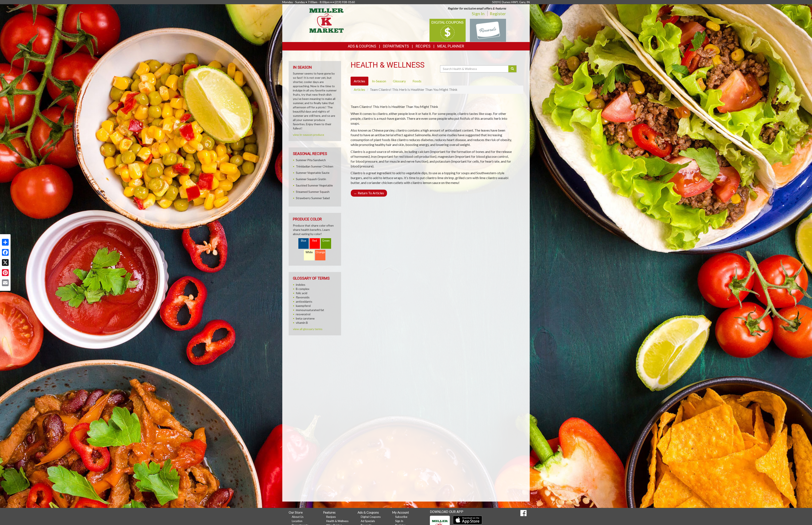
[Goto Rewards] (488, 30)
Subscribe (401, 516)
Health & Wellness (337, 521)
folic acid (301, 293)
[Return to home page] (326, 20)
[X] (5, 262)
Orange (320, 252)
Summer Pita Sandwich (311, 160)
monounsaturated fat (310, 310)
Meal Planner (450, 46)
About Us (297, 516)
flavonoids (303, 297)
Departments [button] (396, 46)
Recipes (423, 46)
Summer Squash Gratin (311, 179)
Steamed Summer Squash (312, 191)
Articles (359, 89)
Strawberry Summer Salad (313, 198)
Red (314, 240)
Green (326, 240)
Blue (303, 240)
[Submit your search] (512, 68)
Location (297, 521)
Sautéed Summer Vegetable (314, 185)
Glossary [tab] (399, 81)
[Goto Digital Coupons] (447, 30)
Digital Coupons (371, 516)
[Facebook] (5, 252)
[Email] (5, 283)
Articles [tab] (359, 81)
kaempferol (303, 305)
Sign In (478, 13)
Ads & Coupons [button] (362, 46)
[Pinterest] (5, 272)
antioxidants (304, 301)
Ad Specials (368, 521)
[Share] (5, 242)
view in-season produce (308, 134)
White (309, 252)
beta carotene (305, 318)
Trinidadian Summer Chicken (314, 166)
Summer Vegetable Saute (312, 172)
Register (498, 13)
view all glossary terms (307, 329)
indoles (300, 284)
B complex (302, 289)
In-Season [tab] (379, 81)
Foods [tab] (417, 81)
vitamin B (302, 322)
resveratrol (303, 314)
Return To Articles (369, 193)
